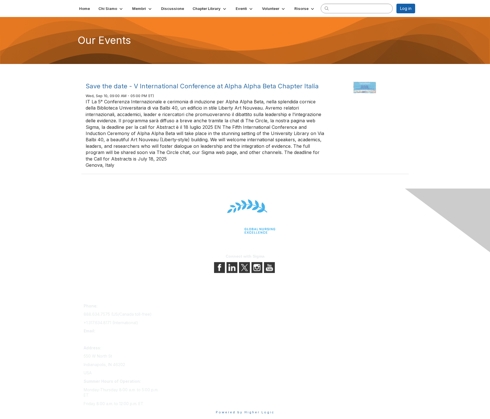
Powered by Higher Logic (245, 412)
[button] (111, 8)
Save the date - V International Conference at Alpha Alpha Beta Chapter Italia (202, 86)
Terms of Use (260, 322)
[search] (327, 8)
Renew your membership (189, 322)
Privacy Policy (260, 315)
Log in (405, 8)
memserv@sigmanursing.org (110, 339)
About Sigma (259, 307)
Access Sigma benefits (187, 315)
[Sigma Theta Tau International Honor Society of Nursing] (245, 216)
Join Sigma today (182, 307)
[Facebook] (220, 267)
